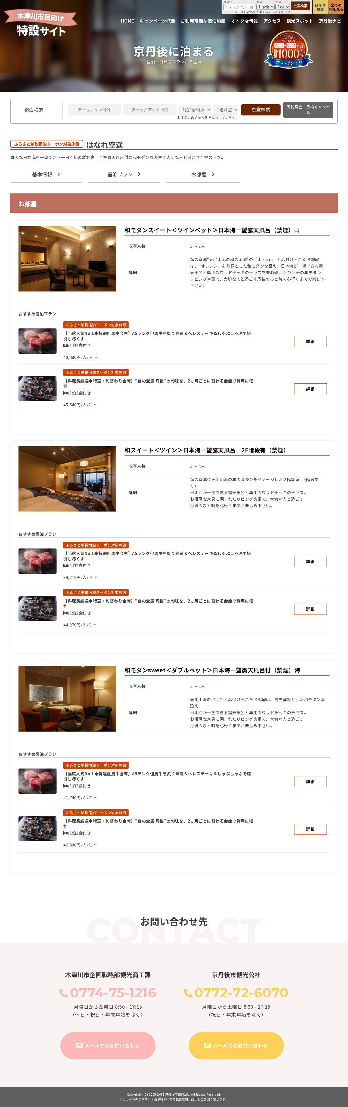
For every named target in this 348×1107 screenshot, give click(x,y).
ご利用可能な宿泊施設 (203, 20)
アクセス (272, 20)
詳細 (310, 341)
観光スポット (300, 20)
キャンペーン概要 (157, 20)
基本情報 (42, 174)
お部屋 (199, 174)
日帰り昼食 (320, 7)
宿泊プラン (120, 174)
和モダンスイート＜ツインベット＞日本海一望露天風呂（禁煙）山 (212, 230)
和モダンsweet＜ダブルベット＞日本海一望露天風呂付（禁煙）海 (212, 670)
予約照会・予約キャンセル (308, 109)
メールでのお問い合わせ (112, 1045)
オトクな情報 (244, 20)
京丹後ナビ (330, 20)
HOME (127, 20)
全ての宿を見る (336, 7)
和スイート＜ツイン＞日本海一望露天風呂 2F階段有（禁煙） (207, 450)
